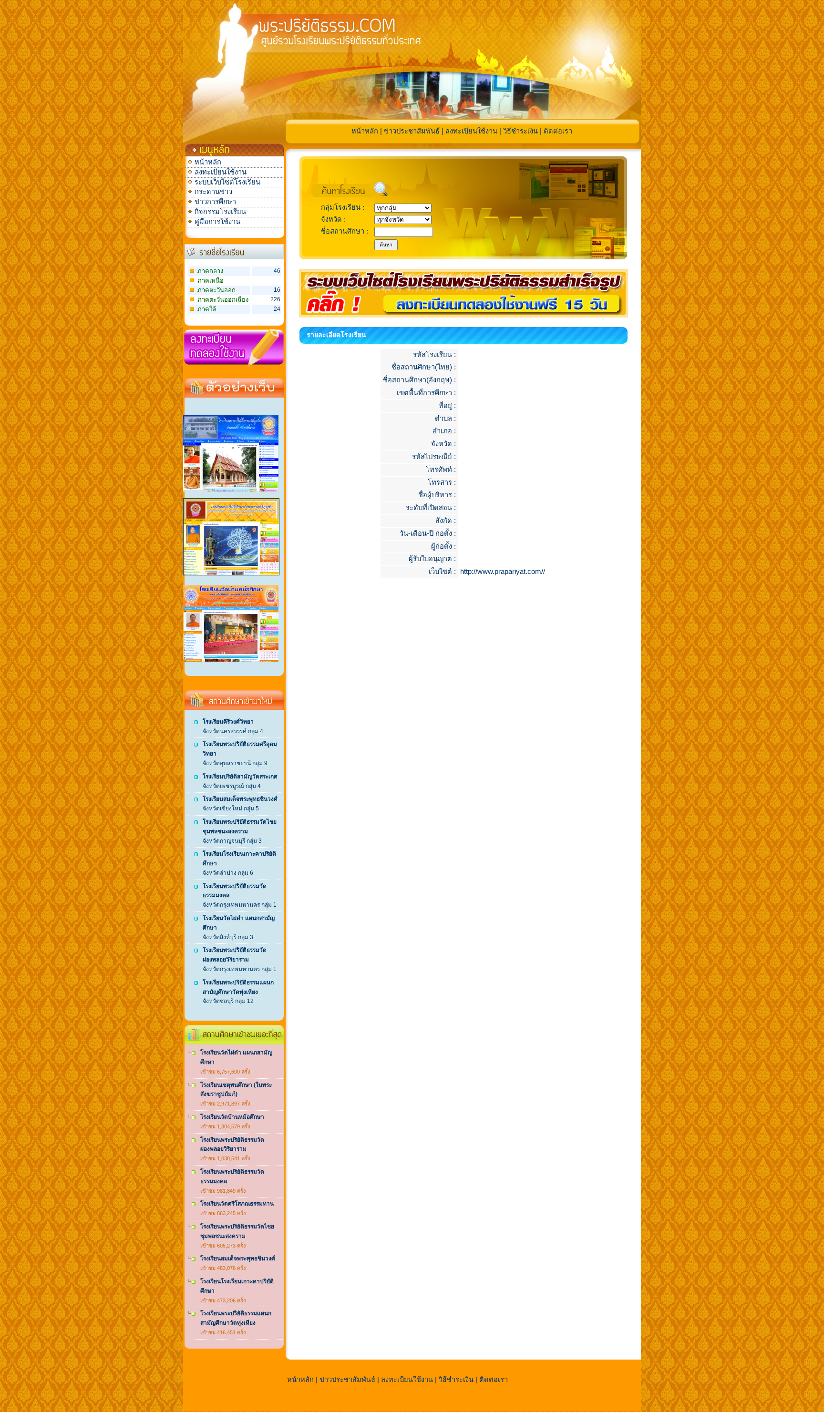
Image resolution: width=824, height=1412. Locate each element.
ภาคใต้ (206, 309)
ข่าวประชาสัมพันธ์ (412, 131)
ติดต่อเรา (558, 131)
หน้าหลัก (364, 131)
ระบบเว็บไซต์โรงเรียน (227, 182)
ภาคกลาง (210, 271)
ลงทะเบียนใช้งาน (471, 131)
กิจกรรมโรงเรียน (220, 211)
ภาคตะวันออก (216, 290)
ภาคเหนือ (210, 280)
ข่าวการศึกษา (215, 201)
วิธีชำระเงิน (520, 131)
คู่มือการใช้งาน (217, 221)
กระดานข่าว (213, 191)
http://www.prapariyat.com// (502, 571)
